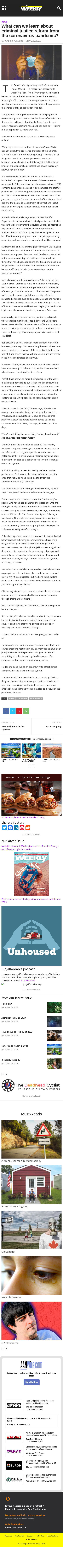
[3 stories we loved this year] (52, 750)
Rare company (54, 726)
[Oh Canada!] (31, 1230)
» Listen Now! (28, 980)
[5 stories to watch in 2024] (11, 750)
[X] (13, 711)
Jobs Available (52, 1536)
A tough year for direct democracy (21, 1160)
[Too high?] (54, 1007)
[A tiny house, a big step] (31, 1184)
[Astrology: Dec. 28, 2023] (54, 1021)
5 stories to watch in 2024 (9, 760)
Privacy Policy (31, 1539)
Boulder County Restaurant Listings (27, 777)
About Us (8, 1536)
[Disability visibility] (54, 1063)
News (4, 21)
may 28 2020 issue (36, 699)
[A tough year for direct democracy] (31, 1139)
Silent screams (9, 1342)
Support (30, 1536)
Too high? (6, 1003)
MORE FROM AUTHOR (42, 739)
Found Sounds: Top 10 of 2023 (16, 1031)
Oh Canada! (8, 1251)
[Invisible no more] (31, 1275)
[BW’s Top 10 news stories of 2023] (31, 750)
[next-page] (33, 765)
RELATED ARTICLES (20, 739)
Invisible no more (11, 1297)
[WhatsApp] (26, 711)
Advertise (40, 1536)
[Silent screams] (31, 1321)
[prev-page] (29, 765)
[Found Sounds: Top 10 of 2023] (54, 1035)
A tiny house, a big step (14, 1206)
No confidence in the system (12, 728)
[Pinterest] (19, 711)
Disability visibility (10, 1059)
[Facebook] (6, 711)
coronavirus (22, 699)
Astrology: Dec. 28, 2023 (13, 1017)
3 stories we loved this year (51, 760)
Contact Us (19, 1536)
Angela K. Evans (14, 40)
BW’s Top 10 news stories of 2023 (29, 760)
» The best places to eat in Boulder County (23, 817)
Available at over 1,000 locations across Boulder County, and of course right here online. (29, 848)
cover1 (12, 699)
